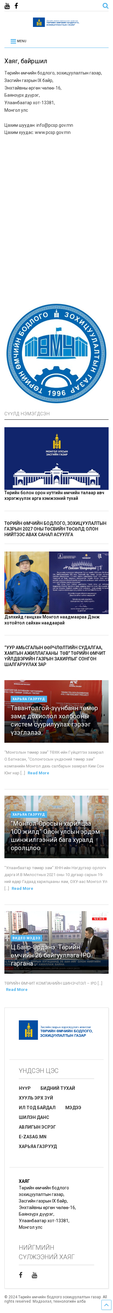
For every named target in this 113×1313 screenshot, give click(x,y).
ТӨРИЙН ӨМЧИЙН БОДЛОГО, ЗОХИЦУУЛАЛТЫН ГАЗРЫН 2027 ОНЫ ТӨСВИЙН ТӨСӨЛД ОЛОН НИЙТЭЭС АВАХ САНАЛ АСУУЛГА (55, 529)
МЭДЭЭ (73, 1107)
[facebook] (16, 6)
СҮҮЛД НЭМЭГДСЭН (27, 413)
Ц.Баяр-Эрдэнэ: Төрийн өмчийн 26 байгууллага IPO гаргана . (51, 955)
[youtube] (7, 6)
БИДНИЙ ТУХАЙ (57, 1088)
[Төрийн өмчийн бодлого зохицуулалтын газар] (56, 24)
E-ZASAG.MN (32, 1136)
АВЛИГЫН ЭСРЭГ (37, 1127)
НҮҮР (25, 1088)
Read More (38, 773)
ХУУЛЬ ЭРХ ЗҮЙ (36, 1097)
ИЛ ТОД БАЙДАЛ (37, 1107)
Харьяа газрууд (29, 699)
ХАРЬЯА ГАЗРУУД (38, 1146)
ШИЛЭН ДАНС (34, 1117)
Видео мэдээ (26, 938)
